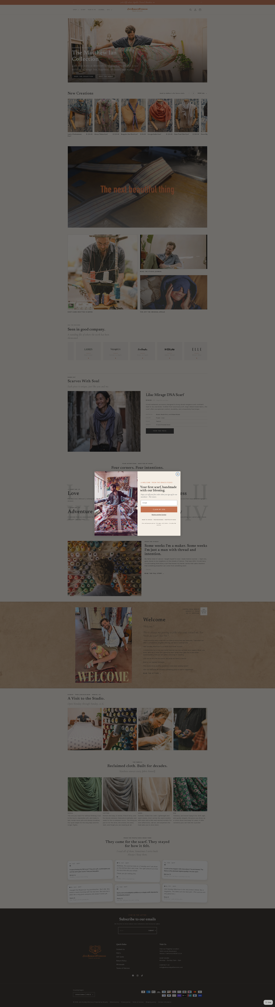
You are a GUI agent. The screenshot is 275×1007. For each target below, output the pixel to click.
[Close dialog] (178, 474)
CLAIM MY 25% (159, 509)
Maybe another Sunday (159, 514)
